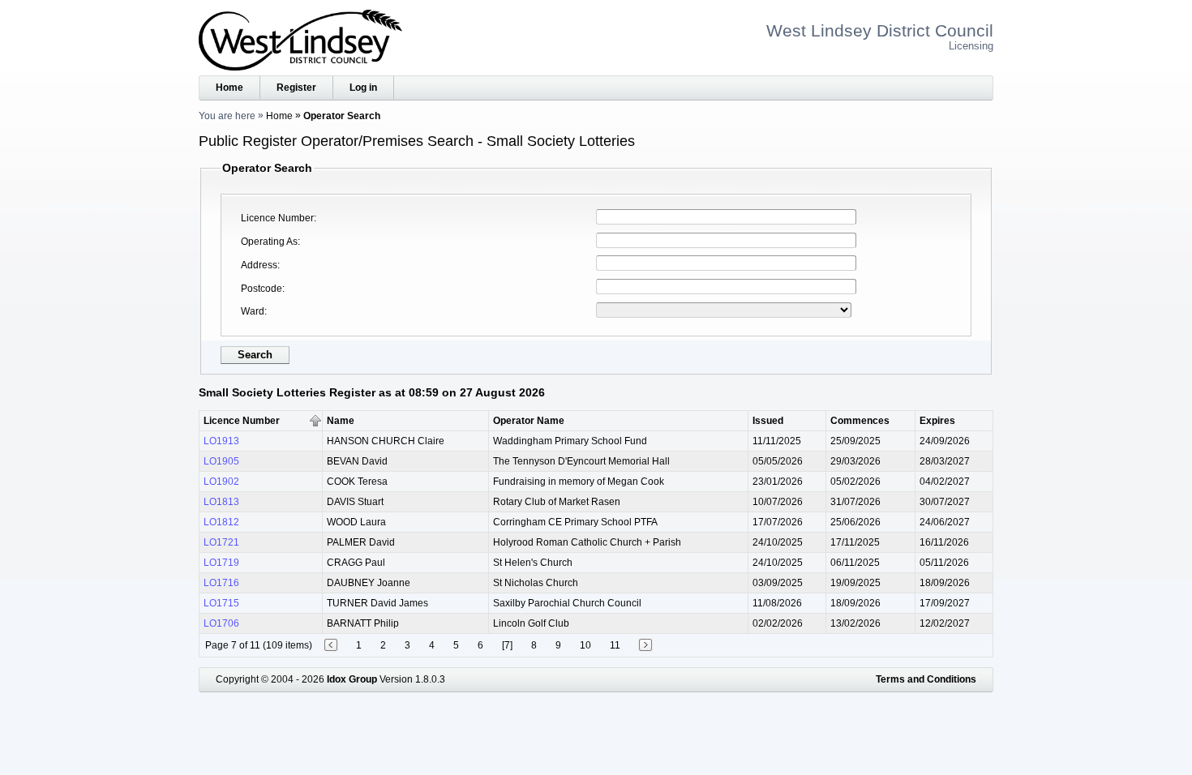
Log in (363, 87)
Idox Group (352, 679)
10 (585, 645)
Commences (860, 420)
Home (229, 87)
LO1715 (221, 603)
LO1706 (221, 623)
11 (615, 645)
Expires (937, 420)
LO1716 (221, 583)
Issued (768, 420)
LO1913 (221, 441)
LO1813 (221, 501)
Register (296, 87)
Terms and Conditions (926, 679)
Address (259, 265)
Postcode (261, 288)
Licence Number (277, 218)
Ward (252, 311)
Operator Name (528, 420)
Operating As (269, 241)
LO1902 (221, 481)
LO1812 (221, 522)
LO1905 (221, 461)
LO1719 (221, 562)
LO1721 (221, 542)
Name (340, 420)
